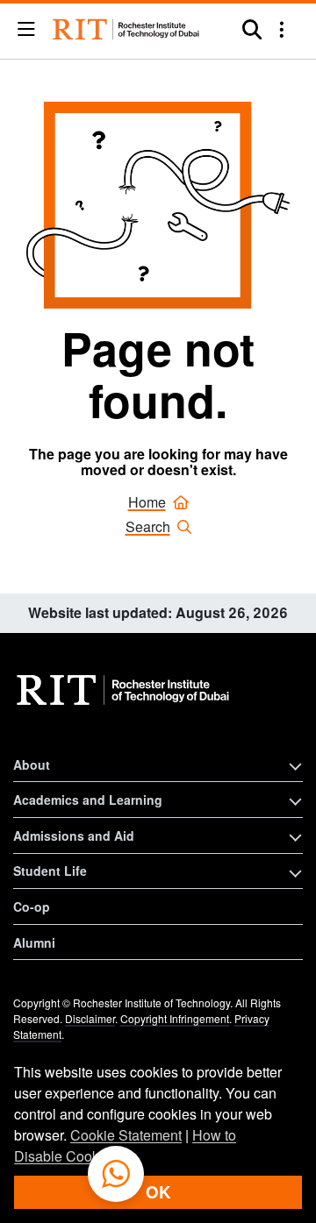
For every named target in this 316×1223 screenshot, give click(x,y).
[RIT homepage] (125, 690)
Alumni (34, 942)
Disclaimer (90, 1018)
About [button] (31, 764)
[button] (26, 30)
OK (158, 1192)
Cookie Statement (126, 1135)
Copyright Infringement (174, 1018)
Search (148, 526)
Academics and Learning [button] (87, 799)
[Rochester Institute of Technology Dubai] (127, 29)
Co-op (31, 906)
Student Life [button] (50, 870)
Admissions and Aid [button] (73, 835)
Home (147, 502)
